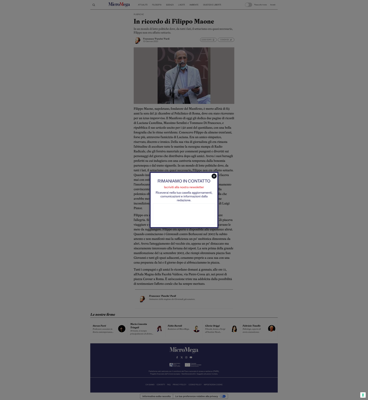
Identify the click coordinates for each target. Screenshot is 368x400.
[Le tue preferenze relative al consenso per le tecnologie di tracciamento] (363, 395)
